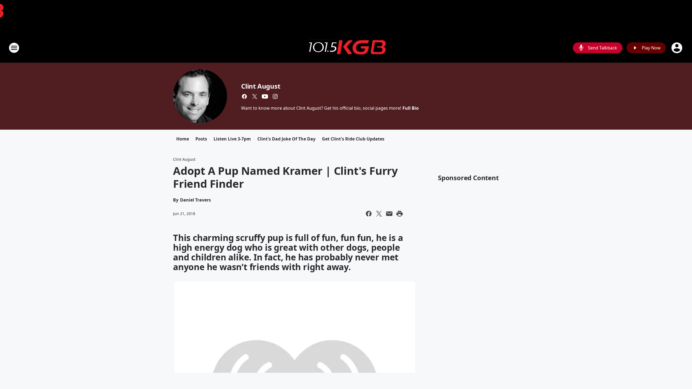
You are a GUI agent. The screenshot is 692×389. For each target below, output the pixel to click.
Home (182, 139)
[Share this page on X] (379, 213)
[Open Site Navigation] (14, 47)
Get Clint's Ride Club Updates (353, 139)
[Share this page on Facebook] (368, 213)
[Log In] (677, 47)
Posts (201, 139)
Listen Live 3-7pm (232, 139)
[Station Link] (346, 47)
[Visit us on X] (254, 96)
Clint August (260, 86)
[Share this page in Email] (389, 213)
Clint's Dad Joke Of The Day (286, 139)
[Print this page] (399, 213)
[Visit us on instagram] (275, 96)
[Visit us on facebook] (244, 96)
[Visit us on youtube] (265, 96)
